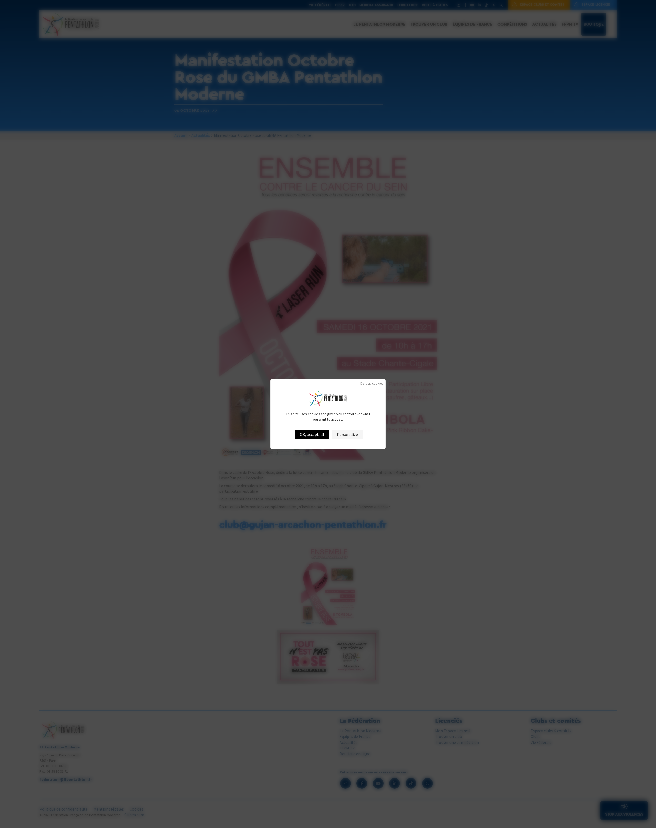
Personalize (347, 434)
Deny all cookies (371, 383)
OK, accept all (312, 434)
